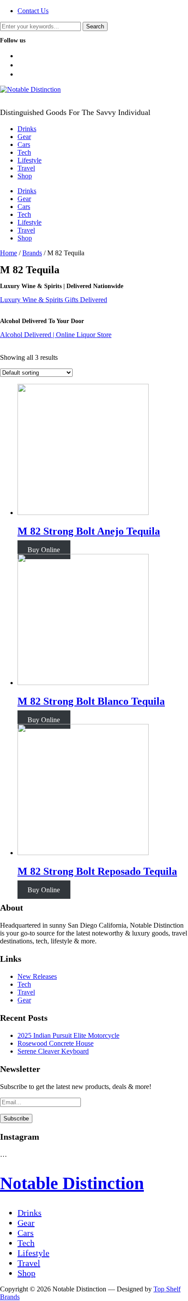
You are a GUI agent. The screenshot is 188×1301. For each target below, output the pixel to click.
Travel (26, 168)
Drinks (26, 128)
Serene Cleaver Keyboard (53, 1051)
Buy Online (44, 549)
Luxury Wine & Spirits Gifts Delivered (53, 299)
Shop (24, 176)
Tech (24, 152)
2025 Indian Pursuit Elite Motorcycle (68, 1035)
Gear (24, 136)
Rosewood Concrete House (55, 1043)
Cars (23, 144)
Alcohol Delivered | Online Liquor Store (55, 334)
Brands (32, 253)
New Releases (37, 976)
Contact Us (33, 10)
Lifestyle (29, 160)
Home (8, 253)
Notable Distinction (72, 1183)
